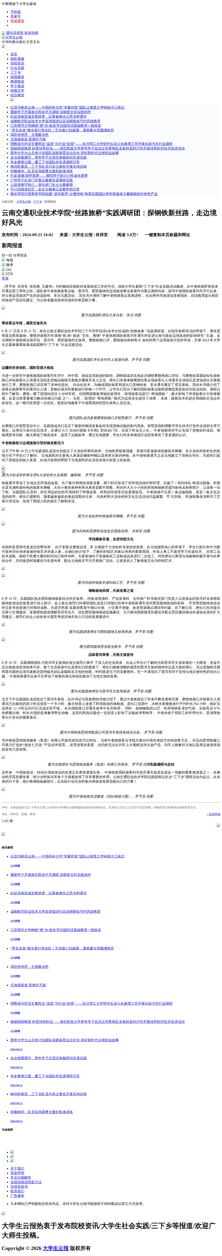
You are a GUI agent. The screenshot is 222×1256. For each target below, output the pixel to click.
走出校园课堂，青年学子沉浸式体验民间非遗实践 (48, 157)
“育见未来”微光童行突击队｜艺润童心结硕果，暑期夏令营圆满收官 (62, 130)
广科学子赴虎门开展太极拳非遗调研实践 (41, 180)
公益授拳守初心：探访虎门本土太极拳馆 (41, 185)
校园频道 (17, 77)
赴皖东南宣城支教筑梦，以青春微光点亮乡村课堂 (48, 116)
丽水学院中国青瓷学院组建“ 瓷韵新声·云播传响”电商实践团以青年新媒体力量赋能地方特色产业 (84, 194)
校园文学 (17, 90)
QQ (8, 269)
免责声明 (17, 1173)
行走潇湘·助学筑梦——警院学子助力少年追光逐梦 (49, 175)
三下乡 (15, 72)
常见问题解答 (20, 1177)
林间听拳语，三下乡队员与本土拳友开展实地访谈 (48, 166)
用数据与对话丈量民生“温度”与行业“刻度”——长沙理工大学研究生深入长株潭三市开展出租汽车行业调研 (91, 144)
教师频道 (17, 81)
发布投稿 (31, 33)
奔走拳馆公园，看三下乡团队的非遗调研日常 (45, 162)
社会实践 (17, 68)
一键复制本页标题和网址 (167, 234)
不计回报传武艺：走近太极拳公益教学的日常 (45, 189)
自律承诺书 (19, 1186)
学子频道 (17, 86)
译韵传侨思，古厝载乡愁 (29, 135)
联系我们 (17, 1191)
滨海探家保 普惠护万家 (28, 139)
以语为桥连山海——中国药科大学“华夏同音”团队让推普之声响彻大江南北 (67, 107)
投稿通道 (17, 21)
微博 (9, 265)
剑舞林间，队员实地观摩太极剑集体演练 (41, 171)
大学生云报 (23, 201)
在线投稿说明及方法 (26, 1182)
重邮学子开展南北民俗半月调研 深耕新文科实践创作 (50, 112)
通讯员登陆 (14, 33)
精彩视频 (17, 59)
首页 (13, 54)
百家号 (15, 16)
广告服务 (17, 1196)
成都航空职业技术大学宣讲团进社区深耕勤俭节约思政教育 (55, 121)
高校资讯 (17, 63)
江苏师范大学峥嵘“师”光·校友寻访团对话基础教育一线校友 (55, 125)
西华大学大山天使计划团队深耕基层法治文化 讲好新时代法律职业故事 (64, 153)
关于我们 (17, 1168)
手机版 (15, 12)
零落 (5, 278)
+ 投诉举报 (213, 814)
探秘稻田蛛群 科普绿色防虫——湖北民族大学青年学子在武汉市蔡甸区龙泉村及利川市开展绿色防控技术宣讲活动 (97, 148)
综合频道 (17, 95)
